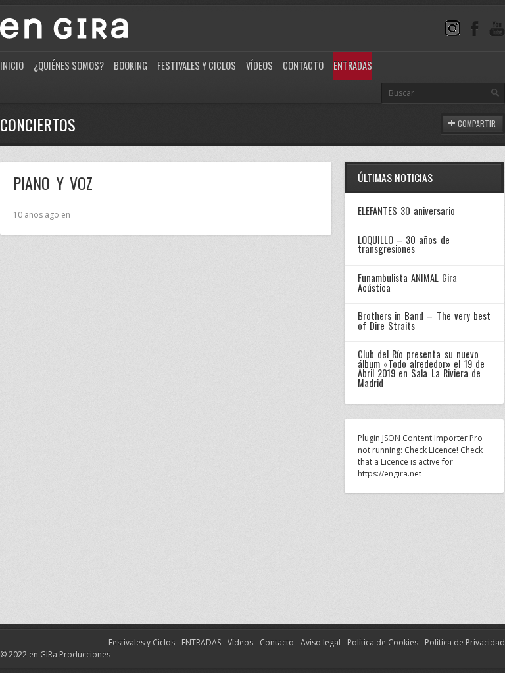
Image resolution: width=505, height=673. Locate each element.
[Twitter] (452, 28)
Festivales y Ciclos (196, 65)
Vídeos (259, 65)
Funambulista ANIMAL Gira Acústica (407, 282)
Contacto (303, 65)
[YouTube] (497, 28)
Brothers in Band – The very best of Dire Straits (424, 320)
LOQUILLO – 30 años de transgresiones (404, 244)
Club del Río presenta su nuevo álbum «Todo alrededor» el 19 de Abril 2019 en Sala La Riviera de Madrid (421, 368)
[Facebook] (475, 28)
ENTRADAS (201, 642)
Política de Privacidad (465, 642)
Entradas (352, 65)
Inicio (12, 65)
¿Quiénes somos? (69, 65)
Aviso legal (321, 642)
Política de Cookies (382, 642)
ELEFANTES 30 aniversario (406, 211)
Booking (130, 65)
